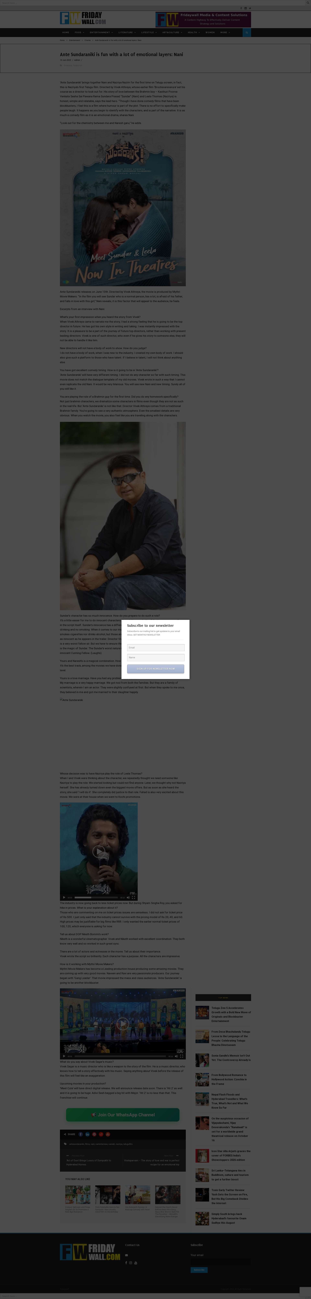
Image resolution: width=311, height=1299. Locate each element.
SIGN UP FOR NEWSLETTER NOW (156, 669)
